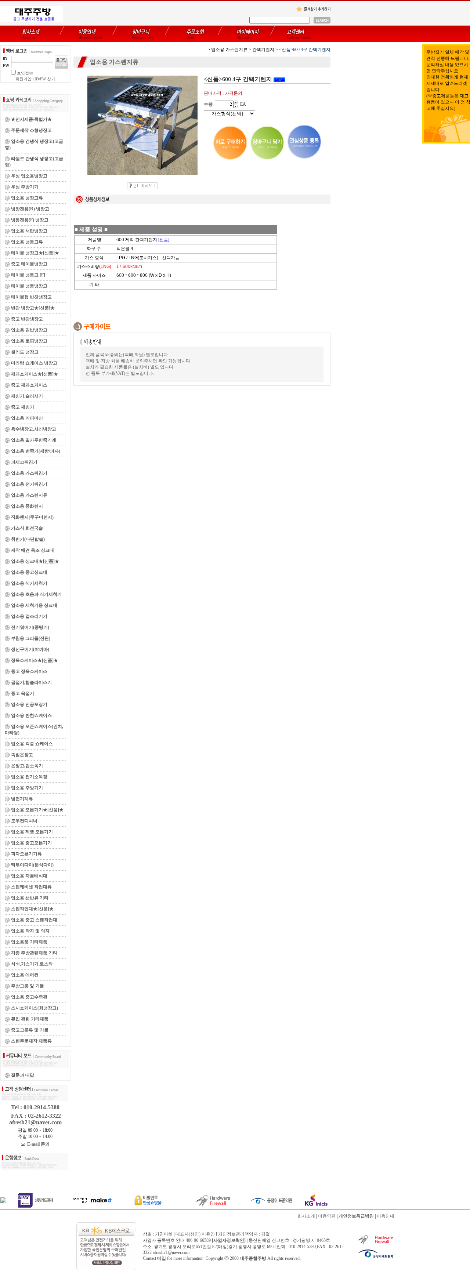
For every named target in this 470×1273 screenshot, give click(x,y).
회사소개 (306, 1216)
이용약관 (327, 1216)
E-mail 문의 (37, 1144)
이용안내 (385, 1216)
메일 (161, 1258)
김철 (265, 1234)
